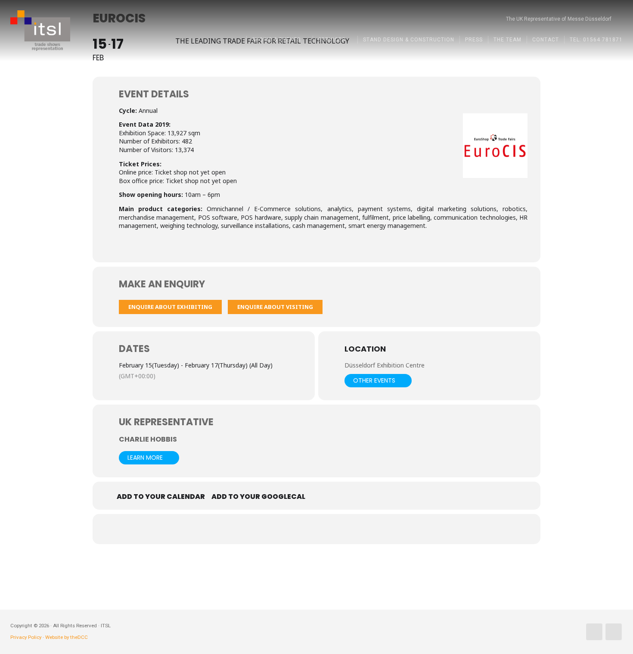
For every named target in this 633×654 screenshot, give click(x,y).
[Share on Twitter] (305, 529)
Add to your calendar (161, 496)
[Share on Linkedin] (327, 529)
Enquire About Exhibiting (170, 307)
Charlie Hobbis (148, 439)
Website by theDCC (66, 637)
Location (365, 349)
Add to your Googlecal (258, 496)
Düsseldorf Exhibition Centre (384, 365)
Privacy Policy (25, 637)
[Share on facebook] (284, 529)
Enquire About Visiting (275, 307)
